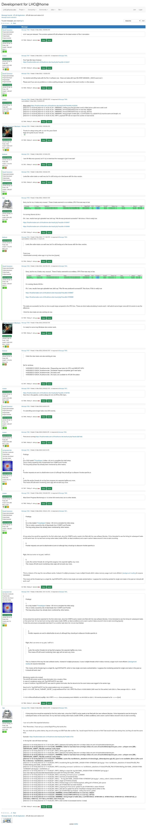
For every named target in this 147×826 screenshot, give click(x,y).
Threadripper (38, 460)
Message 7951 (26, 154)
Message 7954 (26, 237)
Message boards (7, 15)
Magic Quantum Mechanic (12, 126)
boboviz (4, 154)
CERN (76, 824)
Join (134, 10)
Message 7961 (26, 450)
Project (21, 10)
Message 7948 (26, 73)
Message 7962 (26, 493)
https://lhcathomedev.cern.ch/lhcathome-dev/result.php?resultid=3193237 (46, 62)
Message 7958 (26, 388)
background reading (129, 573)
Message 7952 (26, 172)
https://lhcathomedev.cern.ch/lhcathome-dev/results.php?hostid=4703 (51, 737)
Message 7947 (26, 55)
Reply (43, 40)
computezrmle (7, 450)
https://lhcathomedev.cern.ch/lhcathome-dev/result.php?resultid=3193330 (54, 105)
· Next (14, 23)
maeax (4, 56)
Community (43, 10)
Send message (7, 41)
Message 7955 (26, 266)
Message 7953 (26, 198)
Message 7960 (26, 432)
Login (140, 10)
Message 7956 (26, 323)
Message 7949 (26, 99)
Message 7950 (26, 126)
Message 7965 (26, 708)
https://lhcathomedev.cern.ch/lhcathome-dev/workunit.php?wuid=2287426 (59, 437)
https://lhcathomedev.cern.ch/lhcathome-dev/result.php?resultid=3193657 (46, 222)
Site (59, 10)
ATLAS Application (19, 15)
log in (22, 21)
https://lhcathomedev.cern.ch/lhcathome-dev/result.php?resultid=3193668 (46, 226)
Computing (31, 10)
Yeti (3, 198)
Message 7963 (26, 511)
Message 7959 (26, 406)
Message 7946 (26, 30)
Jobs (52, 10)
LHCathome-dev (9, 9)
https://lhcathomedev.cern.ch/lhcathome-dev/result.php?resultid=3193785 (46, 393)
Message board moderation (9, 17)
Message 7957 (26, 350)
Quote (49, 40)
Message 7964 (26, 591)
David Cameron (7, 30)
